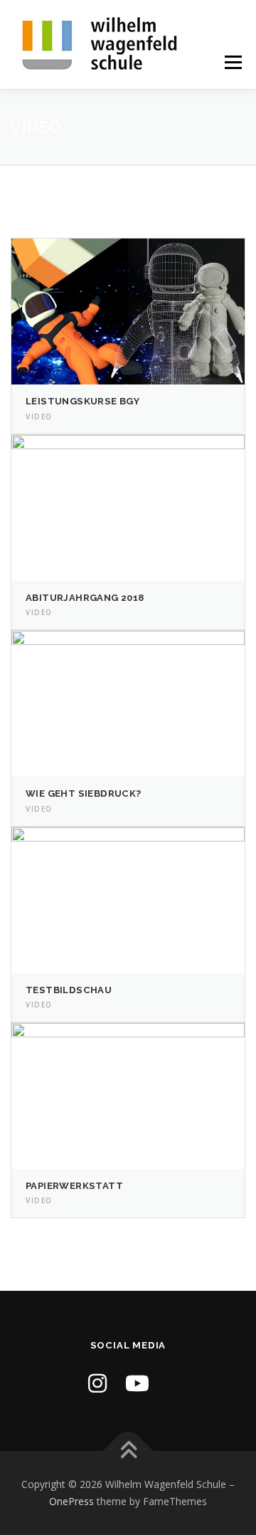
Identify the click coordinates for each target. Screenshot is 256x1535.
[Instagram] (97, 1383)
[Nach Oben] (128, 1451)
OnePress (71, 1501)
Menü (232, 62)
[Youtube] (137, 1383)
